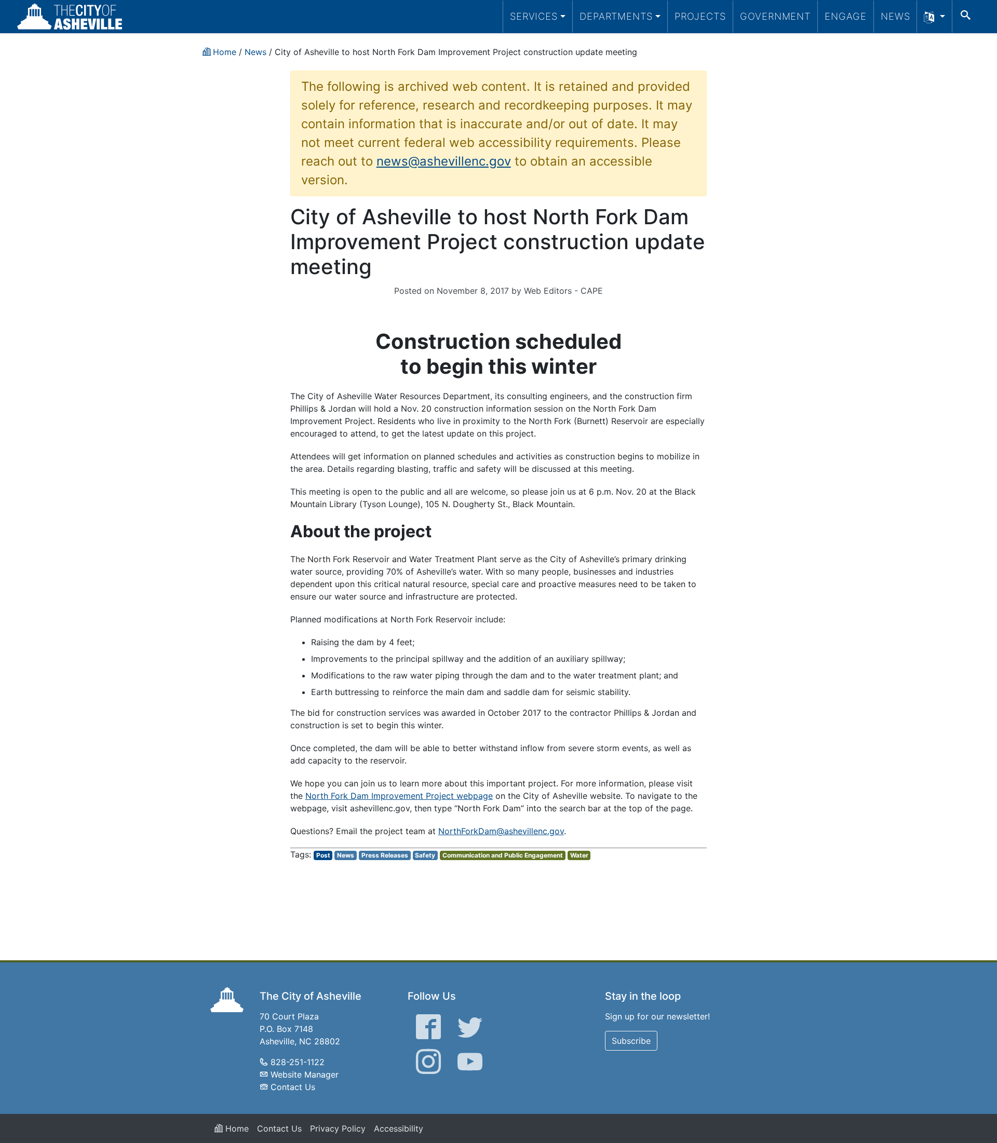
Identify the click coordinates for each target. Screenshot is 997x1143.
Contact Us (293, 1087)
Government (775, 16)
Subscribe (631, 1041)
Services (534, 16)
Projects (700, 16)
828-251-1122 (298, 1062)
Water (579, 855)
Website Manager (305, 1074)
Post (323, 855)
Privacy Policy (338, 1128)
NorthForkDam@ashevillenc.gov (501, 831)
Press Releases (384, 855)
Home (236, 1128)
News (895, 16)
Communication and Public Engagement (502, 855)
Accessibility (398, 1128)
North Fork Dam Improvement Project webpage (399, 796)
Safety (425, 855)
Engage (846, 16)
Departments (616, 16)
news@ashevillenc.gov (443, 161)
